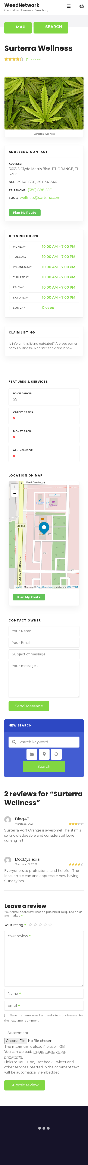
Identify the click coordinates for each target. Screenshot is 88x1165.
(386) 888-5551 (40, 190)
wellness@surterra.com (40, 198)
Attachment (17, 1033)
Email (11, 1006)
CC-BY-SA (72, 587)
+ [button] (14, 487)
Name (11, 993)
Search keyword (14, 742)
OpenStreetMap (45, 587)
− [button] (14, 493)
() (33, 59)
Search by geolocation (56, 754)
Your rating (14, 925)
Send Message (29, 706)
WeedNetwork (22, 5)
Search (44, 766)
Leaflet (18, 587)
